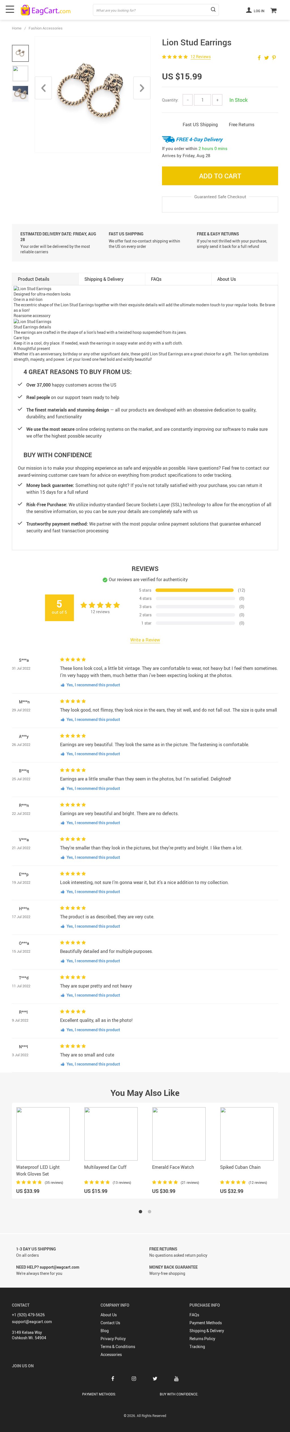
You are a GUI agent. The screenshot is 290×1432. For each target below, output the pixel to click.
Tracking (197, 1346)
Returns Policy (202, 1338)
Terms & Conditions (118, 1346)
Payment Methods (205, 1322)
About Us (109, 1314)
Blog (105, 1330)
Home (17, 28)
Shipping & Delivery (206, 1330)
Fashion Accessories (46, 28)
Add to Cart (220, 175)
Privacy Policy (113, 1338)
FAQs (194, 1314)
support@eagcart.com (32, 1321)
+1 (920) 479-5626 (28, 1314)
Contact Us (110, 1322)
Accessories (111, 1354)
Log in (259, 11)
